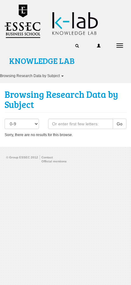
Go (119, 123)
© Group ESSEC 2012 (22, 157)
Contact (47, 157)
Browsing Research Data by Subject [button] (30, 76)
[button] (77, 45)
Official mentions (54, 161)
